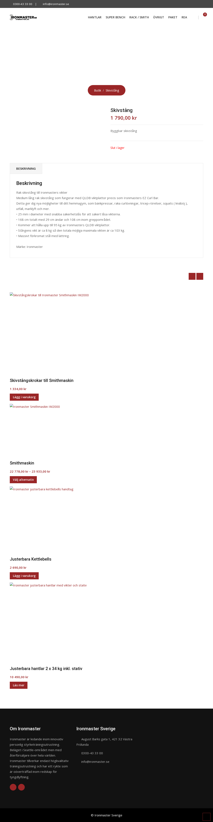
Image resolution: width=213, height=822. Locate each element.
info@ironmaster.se (56, 4)
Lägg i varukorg (24, 397)
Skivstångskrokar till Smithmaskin (41, 380)
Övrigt (158, 17)
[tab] (26, 168)
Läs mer (18, 685)
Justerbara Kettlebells (30, 559)
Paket (172, 17)
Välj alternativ (23, 480)
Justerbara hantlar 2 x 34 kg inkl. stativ (46, 668)
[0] (202, 17)
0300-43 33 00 (22, 4)
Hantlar (95, 17)
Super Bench (115, 17)
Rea (184, 17)
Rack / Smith (139, 17)
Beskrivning (26, 168)
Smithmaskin (22, 463)
